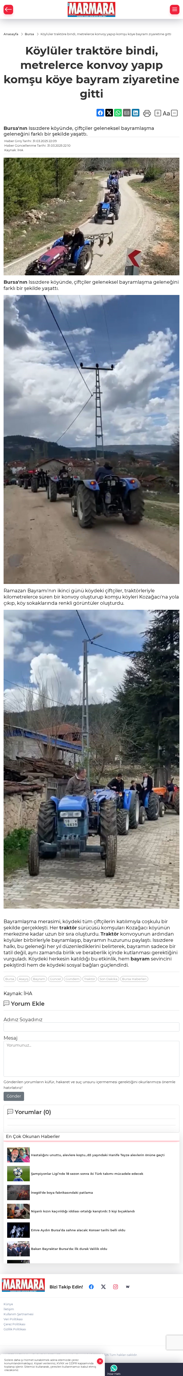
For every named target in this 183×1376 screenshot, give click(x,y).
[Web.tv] (127, 1287)
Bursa (9, 979)
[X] (103, 1287)
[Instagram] (115, 1287)
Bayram (39, 979)
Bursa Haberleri (134, 979)
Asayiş (23, 979)
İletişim (9, 1309)
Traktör (110, 934)
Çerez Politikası (14, 1324)
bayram (140, 959)
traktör (68, 928)
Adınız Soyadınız (23, 1019)
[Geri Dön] (8, 9)
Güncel (55, 979)
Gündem (73, 979)
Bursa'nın (15, 128)
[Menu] (174, 9)
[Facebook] (91, 1287)
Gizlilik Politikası (15, 1329)
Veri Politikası (13, 1319)
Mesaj (10, 1038)
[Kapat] (100, 1361)
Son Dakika (108, 979)
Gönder (14, 1096)
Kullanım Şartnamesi (18, 1314)
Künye (8, 1304)
